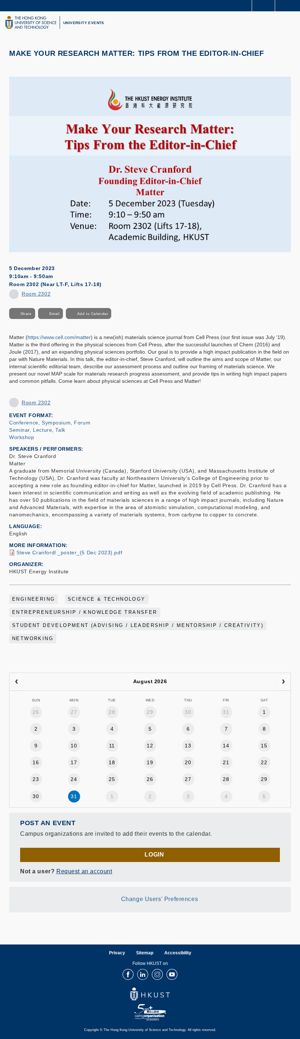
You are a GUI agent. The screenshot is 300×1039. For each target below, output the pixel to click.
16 (36, 762)
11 (112, 746)
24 (74, 779)
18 (112, 762)
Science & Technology (107, 599)
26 (36, 712)
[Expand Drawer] (264, 5)
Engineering (33, 599)
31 (226, 712)
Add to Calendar (92, 314)
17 (74, 762)
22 (264, 762)
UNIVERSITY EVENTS (83, 23)
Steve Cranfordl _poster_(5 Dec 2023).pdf (69, 552)
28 (112, 712)
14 (226, 746)
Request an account (84, 871)
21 (226, 762)
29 (150, 712)
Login (154, 854)
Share (26, 314)
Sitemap (144, 952)
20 (188, 762)
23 (36, 779)
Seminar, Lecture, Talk (37, 430)
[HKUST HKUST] (30, 22)
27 (74, 712)
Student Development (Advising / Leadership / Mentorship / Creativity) (137, 625)
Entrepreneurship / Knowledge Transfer (84, 612)
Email (54, 314)
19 (150, 762)
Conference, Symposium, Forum (49, 423)
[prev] (17, 681)
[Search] (289, 5)
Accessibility (177, 952)
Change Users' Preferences (159, 899)
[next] (283, 681)
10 (74, 746)
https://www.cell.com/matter (59, 337)
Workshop (21, 437)
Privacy (117, 952)
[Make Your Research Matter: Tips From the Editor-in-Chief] (150, 164)
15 (264, 746)
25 (112, 779)
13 (188, 746)
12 (150, 746)
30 (188, 712)
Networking (32, 638)
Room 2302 (36, 294)
